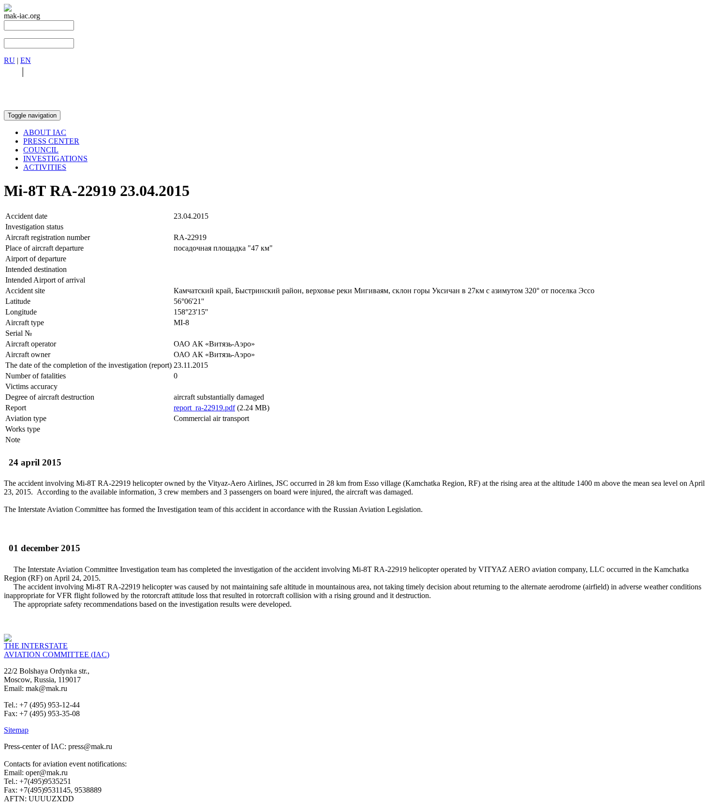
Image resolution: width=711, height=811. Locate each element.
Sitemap (16, 730)
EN (25, 60)
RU (9, 60)
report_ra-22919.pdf (204, 408)
